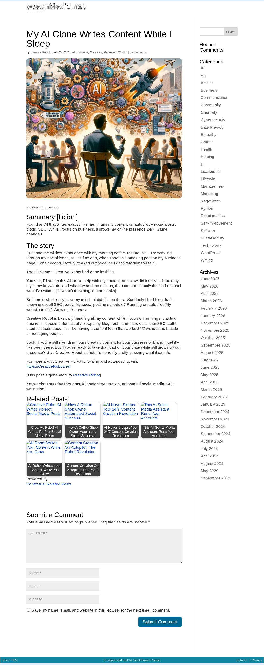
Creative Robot (40, 52)
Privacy (257, 660)
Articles (183, 8)
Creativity (96, 52)
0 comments (138, 52)
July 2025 (209, 360)
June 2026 (210, 279)
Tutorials (221, 8)
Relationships (213, 216)
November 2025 (215, 330)
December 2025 (215, 323)
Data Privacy (212, 127)
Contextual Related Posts (49, 484)
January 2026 (213, 316)
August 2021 (212, 463)
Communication (215, 97)
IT (202, 164)
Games (207, 142)
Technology (211, 245)
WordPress (210, 253)
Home (169, 8)
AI (73, 52)
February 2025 (214, 397)
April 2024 (210, 456)
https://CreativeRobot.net (48, 366)
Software (208, 230)
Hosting (207, 157)
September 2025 (215, 345)
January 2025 (213, 404)
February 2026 (214, 308)
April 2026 (210, 293)
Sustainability (212, 238)
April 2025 (210, 382)
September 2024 (215, 434)
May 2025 (209, 375)
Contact (237, 8)
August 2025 (212, 352)
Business (82, 52)
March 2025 (211, 389)
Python (207, 208)
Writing (122, 52)
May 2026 (209, 286)
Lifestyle (208, 179)
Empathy (209, 134)
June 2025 (210, 367)
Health (206, 149)
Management (212, 186)
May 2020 (209, 471)
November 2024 (215, 419)
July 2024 (209, 448)
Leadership (211, 171)
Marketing (110, 52)
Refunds (242, 660)
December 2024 (215, 411)
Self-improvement (216, 223)
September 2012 (215, 478)
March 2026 (211, 301)
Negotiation (211, 201)
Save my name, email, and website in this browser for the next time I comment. (101, 610)
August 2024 (212, 441)
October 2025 (213, 338)
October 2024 (213, 426)
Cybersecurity (213, 120)
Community (211, 105)
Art (203, 75)
